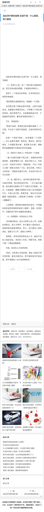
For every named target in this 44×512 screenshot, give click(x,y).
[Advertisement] (22, 50)
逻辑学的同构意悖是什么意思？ (14, 442)
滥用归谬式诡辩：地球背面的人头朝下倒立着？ (19, 461)
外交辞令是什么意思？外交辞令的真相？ (17, 451)
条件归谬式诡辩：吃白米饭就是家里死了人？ (18, 454)
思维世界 (6, 2)
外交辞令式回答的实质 (30, 360)
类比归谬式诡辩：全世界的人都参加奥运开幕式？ (20, 458)
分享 (30, 269)
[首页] (41, 496)
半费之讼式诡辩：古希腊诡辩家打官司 (16, 467)
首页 (5, 6)
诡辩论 (18, 6)
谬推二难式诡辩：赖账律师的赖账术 (15, 470)
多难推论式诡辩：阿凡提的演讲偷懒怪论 (17, 464)
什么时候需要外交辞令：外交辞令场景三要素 (18, 448)
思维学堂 (11, 6)
